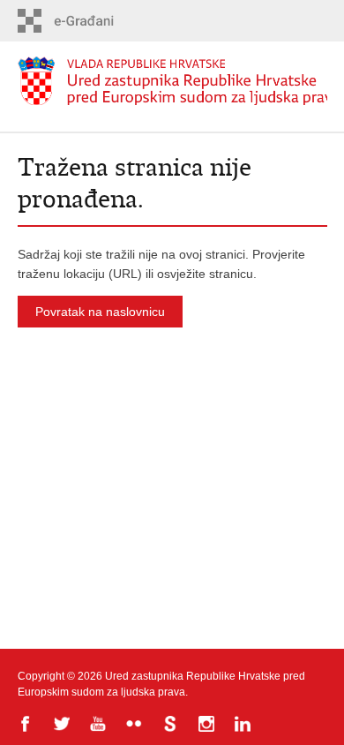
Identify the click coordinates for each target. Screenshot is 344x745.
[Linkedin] (244, 725)
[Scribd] (171, 725)
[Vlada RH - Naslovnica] (172, 80)
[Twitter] (63, 725)
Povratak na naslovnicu (100, 312)
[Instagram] (207, 725)
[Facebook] (27, 725)
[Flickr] (135, 725)
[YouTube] (99, 725)
